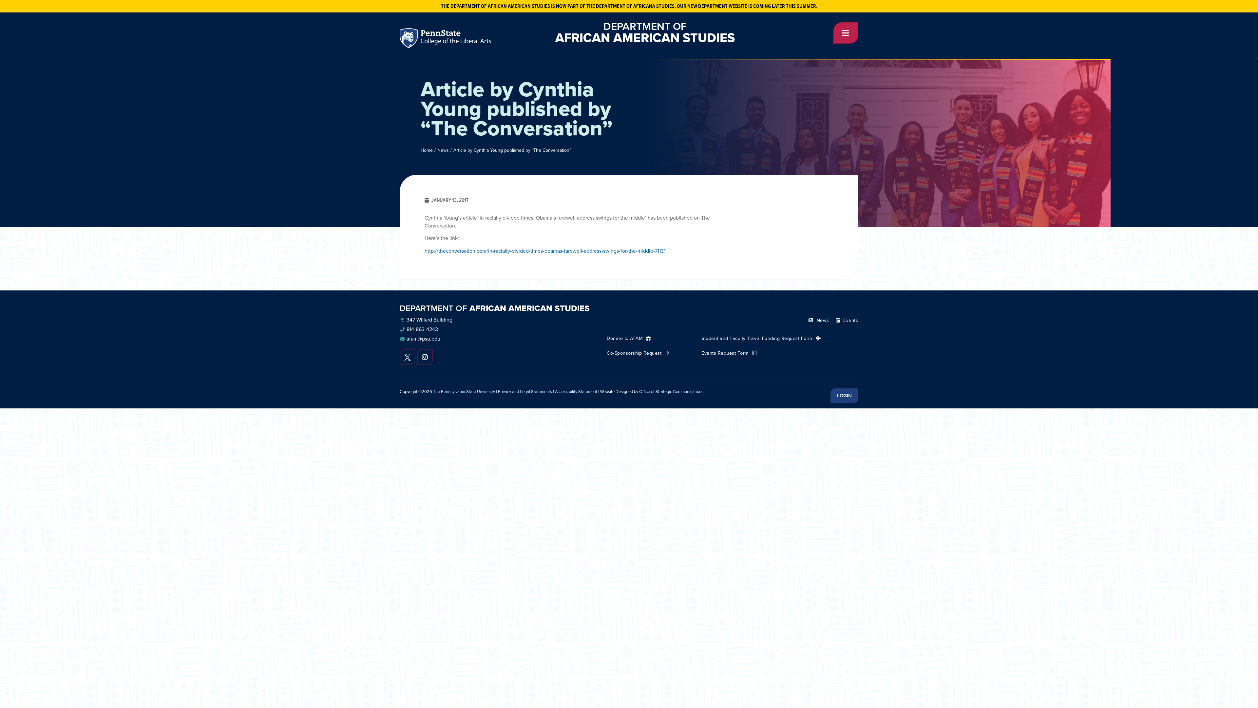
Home (427, 150)
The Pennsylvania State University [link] (464, 391)
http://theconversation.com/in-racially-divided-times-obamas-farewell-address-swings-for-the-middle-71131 (545, 251)
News (443, 150)
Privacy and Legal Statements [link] (525, 391)
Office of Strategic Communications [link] (671, 391)
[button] (845, 33)
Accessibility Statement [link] (576, 391)
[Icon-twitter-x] (407, 357)
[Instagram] (425, 357)
